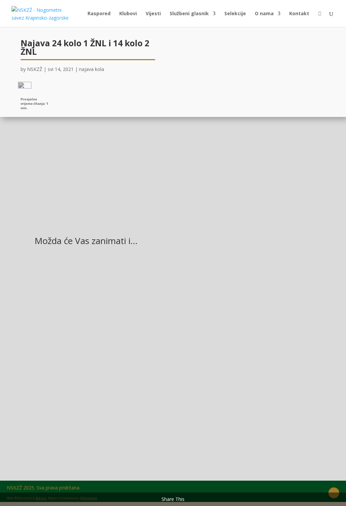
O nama (264, 14)
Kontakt (299, 14)
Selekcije (235, 14)
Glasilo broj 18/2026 (70, 420)
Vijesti (153, 14)
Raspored (99, 14)
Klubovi (128, 14)
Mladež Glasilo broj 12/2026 (81, 349)
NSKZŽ (34, 69)
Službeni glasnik (189, 14)
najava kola (91, 69)
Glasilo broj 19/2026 (70, 279)
